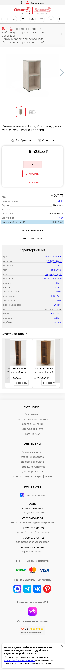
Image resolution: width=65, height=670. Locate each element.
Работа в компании (32, 423)
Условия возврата (32, 456)
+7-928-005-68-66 (32, 547)
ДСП (59, 265)
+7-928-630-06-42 (32, 537)
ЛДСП (58, 287)
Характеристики (33, 230)
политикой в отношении (19, 660)
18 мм (59, 300)
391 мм (58, 318)
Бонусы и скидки (32, 452)
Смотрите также (33, 238)
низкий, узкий (54, 274)
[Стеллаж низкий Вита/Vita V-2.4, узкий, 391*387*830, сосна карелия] (32, 76)
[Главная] (3, 28)
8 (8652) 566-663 (32, 508)
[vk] (18, 589)
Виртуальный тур (32, 428)
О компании (32, 414)
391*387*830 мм (53, 261)
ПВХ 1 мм (57, 304)
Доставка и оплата (32, 461)
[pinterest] (47, 589)
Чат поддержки (35, 495)
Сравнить (48, 140)
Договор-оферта (32, 471)
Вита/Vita (56, 313)
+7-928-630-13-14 (32, 518)
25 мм (59, 291)
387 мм (58, 322)
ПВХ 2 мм (56, 296)
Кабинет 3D (32, 433)
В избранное (23, 140)
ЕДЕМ (60, 201)
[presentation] (7, 361)
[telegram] (27, 589)
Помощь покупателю (32, 466)
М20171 (56, 196)
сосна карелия (53, 256)
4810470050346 (55, 213)
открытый (56, 269)
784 (61, 218)
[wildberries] (32, 611)
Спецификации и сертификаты (32, 476)
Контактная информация (32, 419)
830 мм (58, 283)
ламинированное (52, 278)
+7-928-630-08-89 (32, 528)
